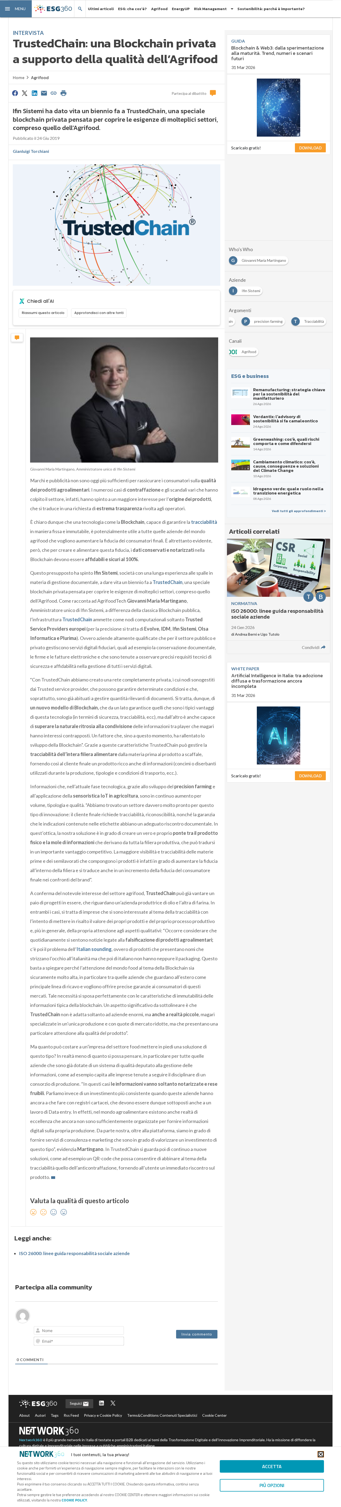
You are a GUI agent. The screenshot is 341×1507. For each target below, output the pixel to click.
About (24, 1415)
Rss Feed (71, 1415)
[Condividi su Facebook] (15, 93)
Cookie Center (214, 1415)
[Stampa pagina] (63, 93)
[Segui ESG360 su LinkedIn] (101, 1403)
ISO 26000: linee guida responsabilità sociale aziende (74, 1253)
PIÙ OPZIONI (271, 1485)
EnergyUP (181, 9)
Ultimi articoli (101, 9)
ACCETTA (272, 1466)
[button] (16, 8)
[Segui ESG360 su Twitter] (113, 1403)
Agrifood (159, 9)
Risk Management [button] (210, 9)
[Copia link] (54, 93)
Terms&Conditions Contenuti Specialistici (162, 1415)
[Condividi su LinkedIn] (34, 93)
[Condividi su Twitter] (24, 93)
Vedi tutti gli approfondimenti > (299, 511)
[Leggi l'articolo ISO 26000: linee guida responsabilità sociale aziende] (278, 596)
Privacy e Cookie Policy (103, 1415)
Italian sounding (94, 949)
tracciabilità (204, 522)
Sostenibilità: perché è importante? (271, 9)
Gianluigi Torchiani (31, 151)
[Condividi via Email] (44, 93)
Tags (55, 1415)
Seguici (76, 1403)
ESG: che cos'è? (132, 9)
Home (19, 77)
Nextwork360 (30, 1440)
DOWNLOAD (310, 148)
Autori (40, 1415)
